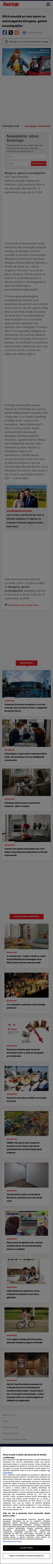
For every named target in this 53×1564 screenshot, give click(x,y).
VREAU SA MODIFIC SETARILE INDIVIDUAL (26, 1556)
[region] (26, 1505)
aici (35, 1494)
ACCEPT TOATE (26, 1548)
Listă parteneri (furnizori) (12, 1541)
